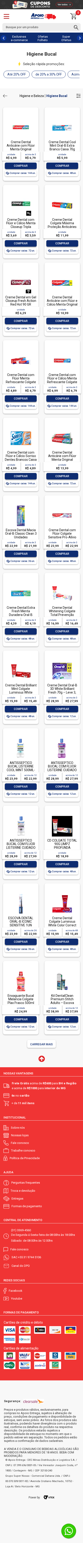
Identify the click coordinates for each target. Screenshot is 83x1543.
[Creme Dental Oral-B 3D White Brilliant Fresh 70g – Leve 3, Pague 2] (62, 661)
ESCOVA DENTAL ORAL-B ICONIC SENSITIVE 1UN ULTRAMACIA (20, 923)
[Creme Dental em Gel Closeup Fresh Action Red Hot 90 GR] (20, 273)
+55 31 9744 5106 (29, 1257)
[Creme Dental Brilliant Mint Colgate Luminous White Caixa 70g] (20, 661)
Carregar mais (41, 1044)
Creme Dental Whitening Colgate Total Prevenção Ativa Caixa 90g (62, 613)
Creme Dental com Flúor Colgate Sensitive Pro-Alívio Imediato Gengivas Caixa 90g (62, 537)
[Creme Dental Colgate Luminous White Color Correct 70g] (62, 894)
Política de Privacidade (25, 1158)
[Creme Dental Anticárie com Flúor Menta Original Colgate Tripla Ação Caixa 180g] (62, 428)
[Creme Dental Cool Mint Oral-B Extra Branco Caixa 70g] (62, 118)
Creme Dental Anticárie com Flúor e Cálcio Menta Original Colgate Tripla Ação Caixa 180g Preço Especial (62, 306)
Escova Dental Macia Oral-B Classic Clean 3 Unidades (21, 533)
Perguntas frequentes (25, 1182)
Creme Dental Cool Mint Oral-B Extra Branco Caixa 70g (62, 145)
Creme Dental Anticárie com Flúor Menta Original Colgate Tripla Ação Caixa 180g (62, 460)
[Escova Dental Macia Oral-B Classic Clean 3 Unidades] (20, 506)
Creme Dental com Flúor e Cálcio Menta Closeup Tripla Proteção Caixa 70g (21, 225)
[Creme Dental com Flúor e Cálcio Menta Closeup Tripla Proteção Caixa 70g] (20, 195)
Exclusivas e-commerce (19, 38)
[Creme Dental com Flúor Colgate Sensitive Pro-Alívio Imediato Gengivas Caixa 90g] (62, 506)
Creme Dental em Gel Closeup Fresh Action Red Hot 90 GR (20, 300)
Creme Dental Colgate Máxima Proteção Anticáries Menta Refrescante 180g (62, 227)
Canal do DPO (21, 1265)
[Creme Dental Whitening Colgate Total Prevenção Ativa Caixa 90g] (62, 583)
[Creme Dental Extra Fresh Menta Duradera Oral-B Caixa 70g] (20, 583)
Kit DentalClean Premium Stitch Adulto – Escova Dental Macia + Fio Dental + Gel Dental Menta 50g (62, 1004)
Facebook (15, 1290)
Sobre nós (18, 1127)
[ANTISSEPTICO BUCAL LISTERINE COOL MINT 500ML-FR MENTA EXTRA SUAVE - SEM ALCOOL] (20, 739)
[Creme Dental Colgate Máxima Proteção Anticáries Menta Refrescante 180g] (62, 195)
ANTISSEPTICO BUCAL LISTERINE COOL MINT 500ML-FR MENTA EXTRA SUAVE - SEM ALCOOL (21, 771)
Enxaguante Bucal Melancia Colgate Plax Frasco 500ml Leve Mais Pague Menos (21, 1003)
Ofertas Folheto (43, 38)
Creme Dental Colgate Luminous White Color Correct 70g (62, 923)
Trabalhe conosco (23, 1150)
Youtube (16, 1298)
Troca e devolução (23, 1190)
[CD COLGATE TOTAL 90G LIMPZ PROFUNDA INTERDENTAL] (62, 816)
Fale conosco (20, 1143)
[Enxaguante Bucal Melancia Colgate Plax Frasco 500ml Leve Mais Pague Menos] (20, 971)
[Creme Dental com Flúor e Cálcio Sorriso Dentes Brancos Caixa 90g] (20, 428)
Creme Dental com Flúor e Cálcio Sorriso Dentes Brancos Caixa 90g (21, 458)
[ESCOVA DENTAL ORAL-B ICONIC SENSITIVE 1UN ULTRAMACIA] (20, 894)
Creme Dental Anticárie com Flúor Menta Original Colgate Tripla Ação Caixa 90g (21, 149)
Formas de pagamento (27, 1206)
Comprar (21, 165)
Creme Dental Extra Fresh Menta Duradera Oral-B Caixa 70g (21, 613)
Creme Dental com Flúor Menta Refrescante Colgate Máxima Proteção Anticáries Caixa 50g (21, 382)
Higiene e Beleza (32, 95)
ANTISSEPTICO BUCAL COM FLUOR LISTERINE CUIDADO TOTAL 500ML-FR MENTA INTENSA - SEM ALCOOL (62, 771)
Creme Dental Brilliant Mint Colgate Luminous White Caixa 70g (21, 690)
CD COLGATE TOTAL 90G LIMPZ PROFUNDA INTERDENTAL (62, 846)
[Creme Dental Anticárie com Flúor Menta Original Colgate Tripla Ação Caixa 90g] (20, 118)
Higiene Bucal (56, 95)
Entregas (17, 1198)
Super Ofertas (66, 38)
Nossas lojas (20, 1135)
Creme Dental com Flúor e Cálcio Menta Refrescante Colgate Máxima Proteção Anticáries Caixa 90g (62, 382)
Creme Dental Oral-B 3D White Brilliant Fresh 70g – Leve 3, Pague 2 (62, 690)
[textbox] (41, 27)
